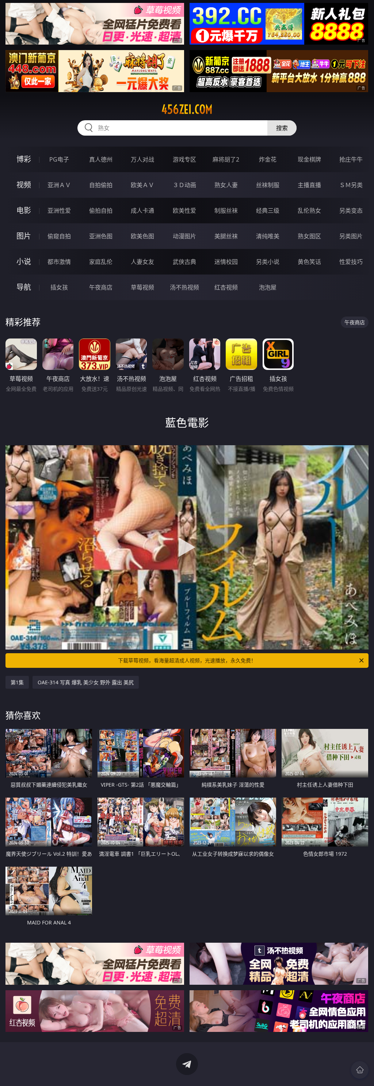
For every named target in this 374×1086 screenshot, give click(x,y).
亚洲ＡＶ (59, 185)
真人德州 (100, 159)
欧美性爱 (184, 211)
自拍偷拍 (100, 185)
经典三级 (267, 211)
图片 (23, 236)
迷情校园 (226, 262)
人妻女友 (142, 262)
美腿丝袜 (226, 236)
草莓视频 (142, 287)
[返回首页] (360, 1070)
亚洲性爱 (59, 211)
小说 (23, 261)
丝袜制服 (267, 185)
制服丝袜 (226, 211)
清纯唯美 (267, 236)
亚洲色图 (100, 236)
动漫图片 (184, 236)
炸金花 (267, 159)
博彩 (23, 159)
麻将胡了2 (226, 159)
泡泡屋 (267, 287)
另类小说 (267, 262)
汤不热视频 (184, 287)
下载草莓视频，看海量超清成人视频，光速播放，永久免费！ (187, 660)
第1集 (17, 682)
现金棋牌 (309, 159)
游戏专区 (184, 159)
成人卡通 (142, 211)
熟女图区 (309, 236)
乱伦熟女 (309, 211)
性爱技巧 (351, 262)
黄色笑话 (309, 262)
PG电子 (59, 159)
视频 (23, 185)
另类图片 (351, 236)
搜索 (282, 128)
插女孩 (59, 287)
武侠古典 (184, 262)
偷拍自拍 (100, 211)
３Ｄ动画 (184, 185)
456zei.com (187, 109)
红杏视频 (226, 287)
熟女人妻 (226, 185)
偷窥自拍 (59, 236)
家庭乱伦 (100, 262)
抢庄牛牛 (351, 159)
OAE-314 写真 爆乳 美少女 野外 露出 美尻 (86, 682)
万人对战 (142, 159)
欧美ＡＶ (142, 185)
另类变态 (351, 211)
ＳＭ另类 (351, 185)
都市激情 (59, 262)
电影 (23, 210)
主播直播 (309, 185)
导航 (23, 287)
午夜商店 (100, 287)
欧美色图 (142, 236)
